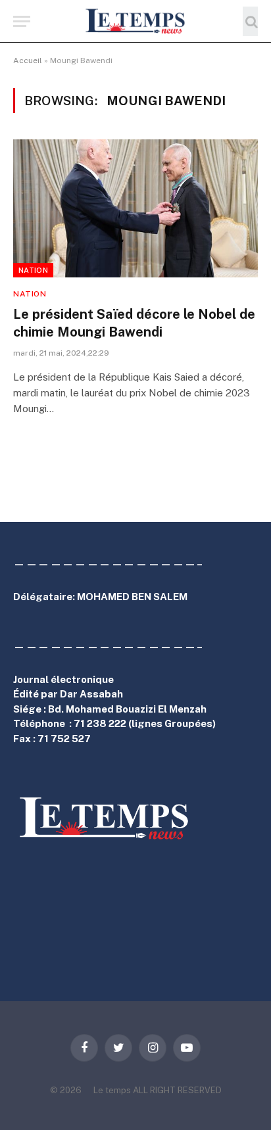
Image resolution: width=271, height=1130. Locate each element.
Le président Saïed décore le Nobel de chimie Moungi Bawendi (134, 323)
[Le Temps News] (135, 21)
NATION (33, 270)
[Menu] (21, 21)
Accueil (27, 60)
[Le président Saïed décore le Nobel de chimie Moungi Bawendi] (135, 208)
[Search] (250, 21)
